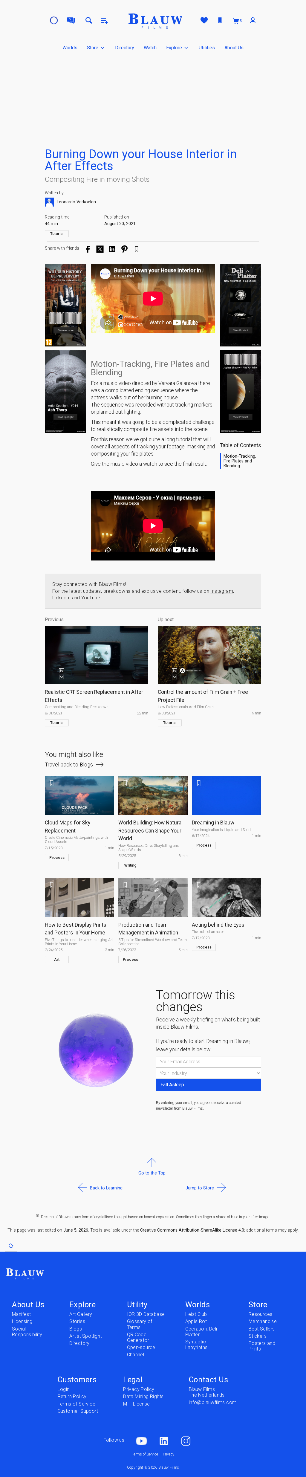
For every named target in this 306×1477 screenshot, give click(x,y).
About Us (234, 48)
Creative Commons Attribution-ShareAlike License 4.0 (192, 1230)
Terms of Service (145, 1454)
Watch (150, 48)
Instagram (221, 591)
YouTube (90, 598)
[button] (96, 47)
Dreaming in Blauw (228, 1041)
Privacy (168, 1454)
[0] (236, 20)
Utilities (207, 48)
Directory (124, 48)
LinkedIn (61, 598)
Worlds (69, 48)
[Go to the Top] (152, 1187)
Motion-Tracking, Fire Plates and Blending (240, 461)
